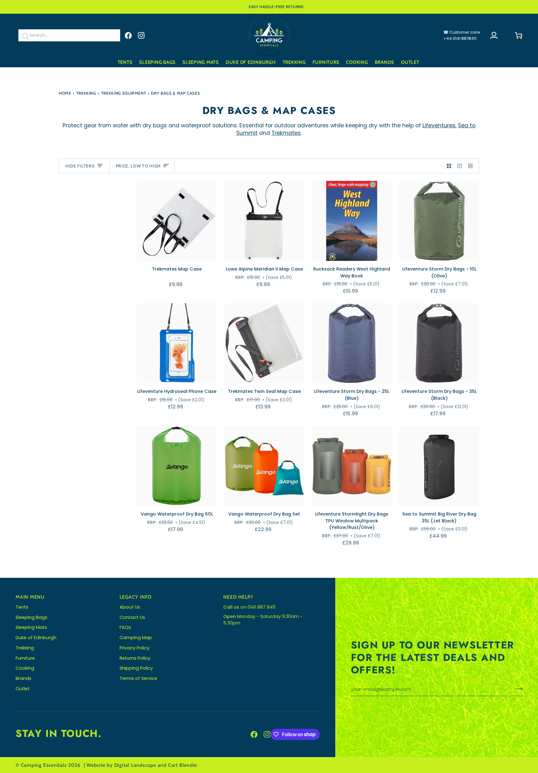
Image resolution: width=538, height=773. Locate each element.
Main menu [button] (30, 597)
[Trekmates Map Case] (177, 221)
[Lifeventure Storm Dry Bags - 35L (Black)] (439, 343)
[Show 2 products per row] (449, 166)
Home (65, 93)
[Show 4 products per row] (472, 166)
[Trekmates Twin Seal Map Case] (264, 343)
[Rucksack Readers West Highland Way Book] (352, 221)
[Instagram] (141, 35)
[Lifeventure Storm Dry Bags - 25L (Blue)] (352, 343)
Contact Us (132, 617)
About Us (130, 607)
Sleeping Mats (31, 627)
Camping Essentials (44, 765)
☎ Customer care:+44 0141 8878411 (462, 35)
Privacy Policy (134, 648)
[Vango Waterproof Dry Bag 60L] (177, 466)
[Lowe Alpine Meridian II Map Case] (264, 221)
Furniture (25, 658)
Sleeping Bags (31, 617)
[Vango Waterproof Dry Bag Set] (264, 466)
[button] (125, 62)
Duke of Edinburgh (36, 637)
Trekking (86, 93)
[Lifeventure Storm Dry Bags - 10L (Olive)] (439, 221)
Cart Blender (182, 765)
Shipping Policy (136, 668)
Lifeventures (438, 125)
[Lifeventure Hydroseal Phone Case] (177, 343)
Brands (23, 678)
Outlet (23, 689)
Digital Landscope (135, 765)
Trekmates (286, 133)
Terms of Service (138, 678)
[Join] (517, 689)
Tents (22, 607)
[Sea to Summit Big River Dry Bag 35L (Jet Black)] (439, 466)
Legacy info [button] (136, 597)
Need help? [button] (238, 597)
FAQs (125, 627)
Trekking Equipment (123, 93)
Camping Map (136, 637)
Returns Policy (135, 658)
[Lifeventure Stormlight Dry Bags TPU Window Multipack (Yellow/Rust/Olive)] (352, 466)
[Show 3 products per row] (459, 166)
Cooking (25, 668)
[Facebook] (128, 35)
